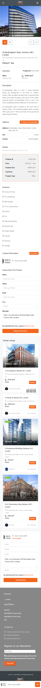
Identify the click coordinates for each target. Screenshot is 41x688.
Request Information (20, 331)
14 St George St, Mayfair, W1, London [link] (18, 371)
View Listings (34, 253)
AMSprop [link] (11, 469)
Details (32, 382)
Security (7, 236)
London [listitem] (8, 599)
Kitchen (7, 211)
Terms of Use (29, 326)
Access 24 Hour (10, 192)
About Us (7, 610)
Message (5, 311)
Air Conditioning (10, 197)
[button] (31, 42)
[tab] (4, 42)
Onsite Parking (9, 231)
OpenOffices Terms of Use (12, 616)
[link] (20, 356)
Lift (6, 216)
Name (4, 275)
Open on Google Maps (30, 122)
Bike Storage (9, 202)
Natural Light (9, 226)
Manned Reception (11, 221)
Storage (7, 246)
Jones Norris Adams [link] (14, 389)
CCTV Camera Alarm (11, 206)
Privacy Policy (30, 658)
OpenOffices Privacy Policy (12, 613)
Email (4, 293)
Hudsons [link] (11, 525)
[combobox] (20, 306)
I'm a (3, 302)
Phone (4, 284)
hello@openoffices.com (13, 638)
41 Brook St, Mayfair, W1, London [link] (16, 398)
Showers (7, 241)
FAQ (5, 620)
